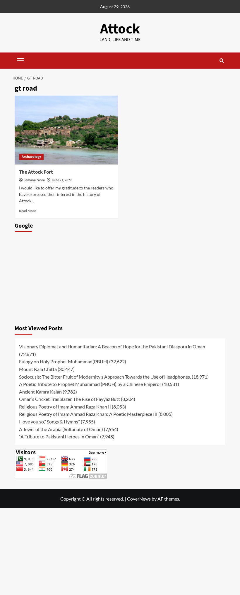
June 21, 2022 (62, 180)
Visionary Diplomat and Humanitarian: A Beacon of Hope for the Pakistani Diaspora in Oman (112, 346)
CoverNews (139, 498)
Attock (120, 29)
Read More (27, 210)
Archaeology (31, 156)
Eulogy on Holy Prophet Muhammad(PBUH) (63, 361)
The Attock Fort (36, 172)
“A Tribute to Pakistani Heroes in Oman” (59, 436)
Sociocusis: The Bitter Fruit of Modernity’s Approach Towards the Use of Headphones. (105, 376)
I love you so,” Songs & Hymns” (49, 421)
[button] (20, 59)
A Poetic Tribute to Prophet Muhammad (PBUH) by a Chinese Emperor (90, 384)
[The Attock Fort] (66, 130)
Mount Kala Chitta (38, 369)
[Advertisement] (120, 277)
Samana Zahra (34, 180)
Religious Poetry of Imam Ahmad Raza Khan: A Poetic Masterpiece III (88, 414)
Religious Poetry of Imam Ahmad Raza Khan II (65, 406)
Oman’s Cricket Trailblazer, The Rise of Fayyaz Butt (69, 399)
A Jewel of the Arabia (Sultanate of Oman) (61, 429)
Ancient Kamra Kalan (40, 391)
